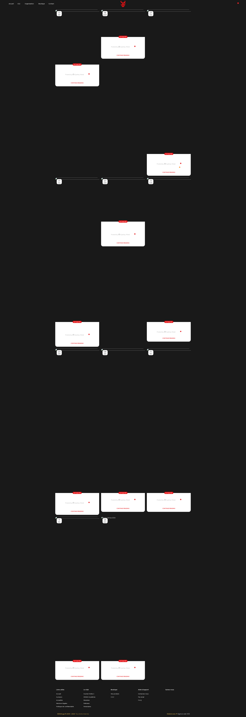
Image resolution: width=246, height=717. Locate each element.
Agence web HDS (184, 714)
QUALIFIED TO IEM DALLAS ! (169, 496)
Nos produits (115, 694)
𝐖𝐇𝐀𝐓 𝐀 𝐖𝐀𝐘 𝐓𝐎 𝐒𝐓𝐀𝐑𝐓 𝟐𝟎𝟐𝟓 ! (77, 664)
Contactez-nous (143, 694)
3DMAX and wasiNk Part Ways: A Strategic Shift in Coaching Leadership (123, 228)
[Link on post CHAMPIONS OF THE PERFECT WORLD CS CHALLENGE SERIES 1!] (77, 37)
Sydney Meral (79, 74)
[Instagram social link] (169, 693)
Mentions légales (61, 703)
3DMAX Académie (89, 697)
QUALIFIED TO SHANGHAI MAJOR (123, 664)
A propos (59, 697)
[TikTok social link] (176, 693)
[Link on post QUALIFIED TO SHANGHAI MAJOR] (123, 589)
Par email (141, 697)
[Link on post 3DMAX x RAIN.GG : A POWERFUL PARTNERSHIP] (77, 421)
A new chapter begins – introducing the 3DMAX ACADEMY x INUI (77, 328)
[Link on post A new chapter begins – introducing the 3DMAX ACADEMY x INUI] (77, 250)
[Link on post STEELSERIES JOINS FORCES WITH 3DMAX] (123, 23)
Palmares (87, 703)
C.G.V (112, 697)
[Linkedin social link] (173, 693)
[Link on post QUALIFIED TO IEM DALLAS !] (169, 421)
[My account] (233, 4)
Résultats (87, 700)
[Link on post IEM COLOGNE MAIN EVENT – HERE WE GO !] (169, 82)
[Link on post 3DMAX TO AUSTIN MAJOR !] (123, 421)
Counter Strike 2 (89, 694)
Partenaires (87, 706)
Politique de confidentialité (65, 706)
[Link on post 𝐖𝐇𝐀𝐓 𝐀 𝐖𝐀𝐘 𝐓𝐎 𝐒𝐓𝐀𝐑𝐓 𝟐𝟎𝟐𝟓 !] (77, 589)
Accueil (58, 694)
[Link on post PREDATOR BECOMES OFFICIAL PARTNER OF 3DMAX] (169, 250)
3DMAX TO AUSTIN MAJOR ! (123, 496)
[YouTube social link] (171, 693)
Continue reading (77, 83)
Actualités (77, 64)
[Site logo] (123, 4)
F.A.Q (140, 700)
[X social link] (166, 693)
